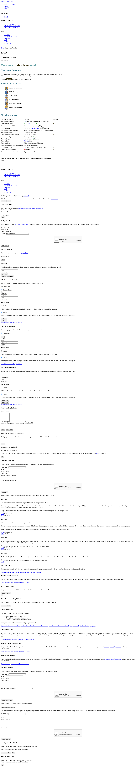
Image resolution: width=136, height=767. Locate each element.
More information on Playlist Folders (11, 322)
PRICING (7, 38)
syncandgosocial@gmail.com (112, 647)
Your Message (5, 421)
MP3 (2, 514)
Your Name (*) (5, 228)
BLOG (6, 41)
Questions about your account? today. (15, 582)
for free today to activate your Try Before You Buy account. (21, 626)
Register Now (5, 245)
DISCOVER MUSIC (10, 4)
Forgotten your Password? (35, 208)
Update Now (4, 400)
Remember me (7, 215)
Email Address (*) (6, 210)
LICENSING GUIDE (10, 36)
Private (5, 312)
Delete (8, 593)
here (97, 453)
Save (2, 443)
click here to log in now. (22, 224)
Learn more (54, 199)
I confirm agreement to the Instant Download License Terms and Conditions (25, 560)
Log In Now (24, 253)
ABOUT (7, 35)
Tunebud (26, 196)
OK (13, 753)
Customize (4, 492)
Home (2, 48)
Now (2, 337)
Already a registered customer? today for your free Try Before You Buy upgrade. (68, 626)
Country (3, 233)
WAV (2, 515)
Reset (3, 259)
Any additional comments (8, 688)
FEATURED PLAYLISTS (12, 26)
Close (3, 429)
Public (5, 306)
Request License (5, 739)
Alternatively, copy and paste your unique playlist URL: (17, 423)
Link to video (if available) (8, 475)
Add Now (3, 293)
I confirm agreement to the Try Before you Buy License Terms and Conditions (26, 546)
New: (4, 295)
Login (2, 217)
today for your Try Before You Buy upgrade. (17, 639)
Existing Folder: (7, 290)
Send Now (9, 429)
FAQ (5, 40)
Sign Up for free (23, 208)
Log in (6, 6)
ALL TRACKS (9, 24)
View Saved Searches (7, 276)
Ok (2, 456)
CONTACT (8, 43)
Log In (6, 17)
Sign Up (6, 8)
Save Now (4, 274)
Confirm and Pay (5, 753)
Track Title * (4, 467)
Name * (3, 469)
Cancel (3, 593)
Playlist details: (5, 377)
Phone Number (5, 473)
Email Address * (5, 412)
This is (26, 141)
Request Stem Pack (6, 700)
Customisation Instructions (8, 480)
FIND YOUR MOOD (11, 27)
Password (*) (4, 212)
